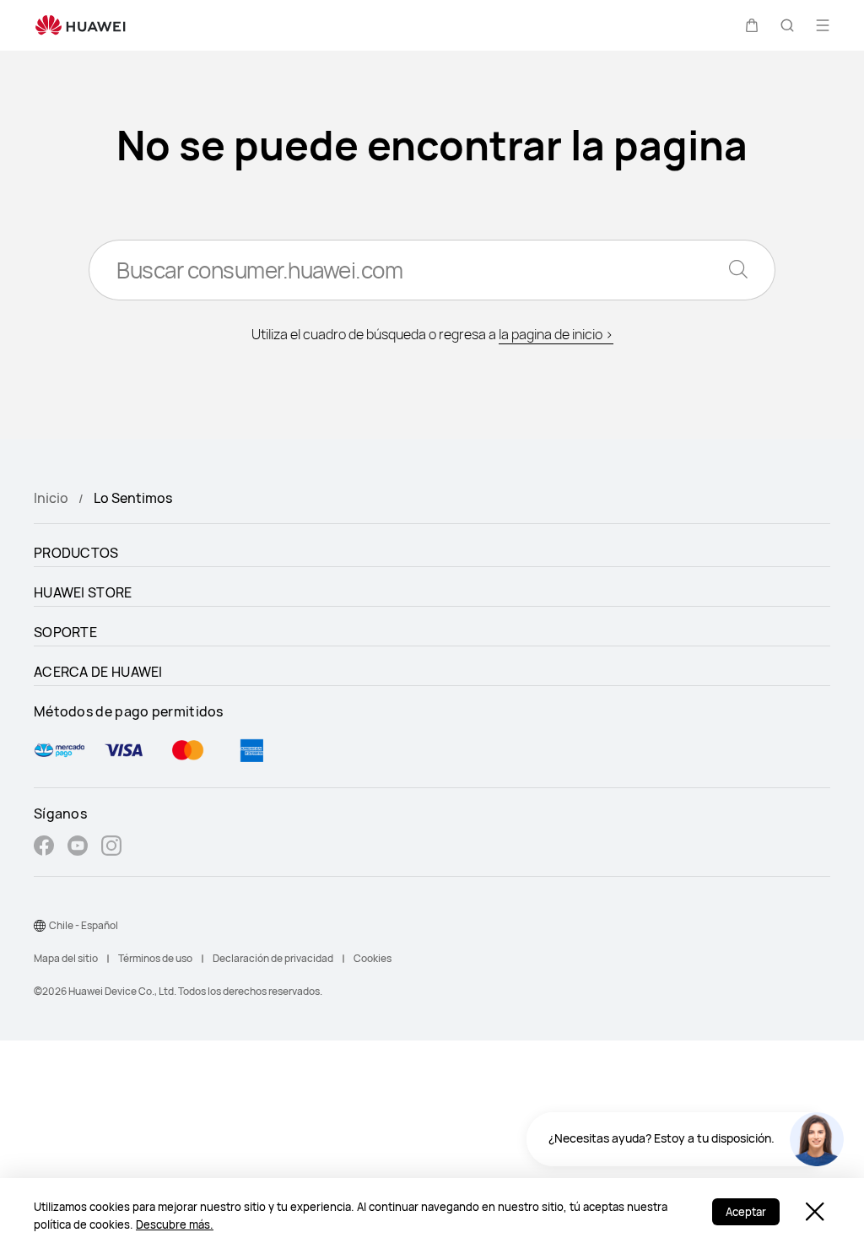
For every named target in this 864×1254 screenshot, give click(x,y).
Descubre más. (174, 1224)
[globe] (40, 926)
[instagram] (111, 848)
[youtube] (78, 848)
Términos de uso (155, 958)
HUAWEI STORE (83, 592)
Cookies (373, 958)
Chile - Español (83, 925)
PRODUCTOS (76, 552)
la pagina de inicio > (556, 334)
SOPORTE (65, 632)
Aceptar (746, 1211)
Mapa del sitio (66, 958)
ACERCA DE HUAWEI (98, 671)
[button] (751, 25)
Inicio (51, 498)
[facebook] (44, 848)
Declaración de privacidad (273, 958)
